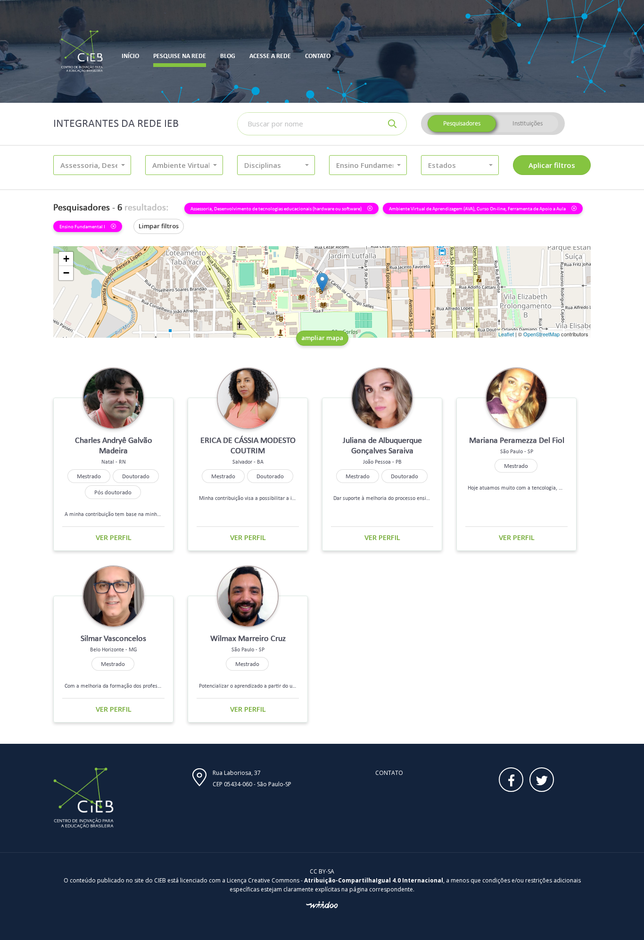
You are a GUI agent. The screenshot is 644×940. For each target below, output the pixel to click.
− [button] (66, 273)
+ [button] (66, 259)
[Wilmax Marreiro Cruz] (322, 282)
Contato (389, 773)
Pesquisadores (461, 123)
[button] (92, 165)
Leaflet (506, 334)
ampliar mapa (322, 337)
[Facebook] (511, 779)
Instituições (527, 123)
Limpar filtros (159, 226)
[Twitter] (541, 779)
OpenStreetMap (541, 334)
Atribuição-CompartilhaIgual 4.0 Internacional (373, 880)
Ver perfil (114, 537)
